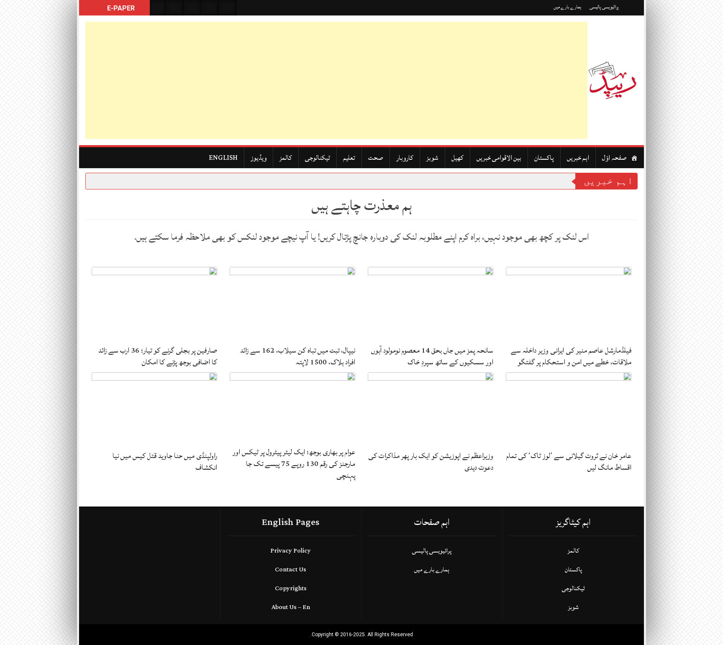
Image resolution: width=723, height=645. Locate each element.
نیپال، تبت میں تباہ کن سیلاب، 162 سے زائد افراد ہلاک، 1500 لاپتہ (297, 356)
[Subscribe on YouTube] (211, 7)
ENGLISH (223, 157)
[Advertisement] (336, 80)
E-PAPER (120, 8)
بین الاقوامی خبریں (499, 157)
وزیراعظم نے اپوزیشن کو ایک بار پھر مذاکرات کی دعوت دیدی (430, 461)
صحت (375, 157)
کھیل (457, 157)
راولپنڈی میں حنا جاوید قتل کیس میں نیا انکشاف (165, 461)
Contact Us (290, 569)
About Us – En (291, 607)
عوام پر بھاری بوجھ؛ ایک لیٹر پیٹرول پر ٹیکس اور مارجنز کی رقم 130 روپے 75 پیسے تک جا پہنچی (294, 464)
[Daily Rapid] (612, 80)
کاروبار (404, 157)
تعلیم (349, 157)
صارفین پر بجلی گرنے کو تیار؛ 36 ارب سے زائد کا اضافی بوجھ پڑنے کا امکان (157, 356)
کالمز (285, 157)
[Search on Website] (158, 7)
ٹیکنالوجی (317, 157)
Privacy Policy (290, 551)
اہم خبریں (578, 157)
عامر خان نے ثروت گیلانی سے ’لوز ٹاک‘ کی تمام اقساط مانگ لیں (568, 461)
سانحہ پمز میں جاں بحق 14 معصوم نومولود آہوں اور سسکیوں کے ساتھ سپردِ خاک (432, 356)
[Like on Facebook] (175, 7)
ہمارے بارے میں (567, 7)
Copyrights (291, 588)
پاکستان (544, 157)
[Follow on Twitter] (193, 7)
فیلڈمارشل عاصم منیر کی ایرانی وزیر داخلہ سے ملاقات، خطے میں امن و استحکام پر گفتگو (571, 356)
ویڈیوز (259, 157)
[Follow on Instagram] (228, 7)
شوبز (432, 157)
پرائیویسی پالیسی (604, 7)
